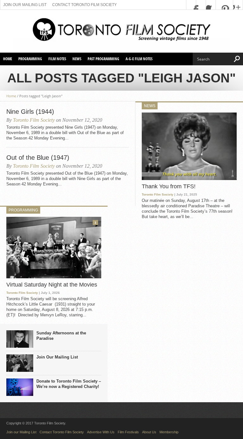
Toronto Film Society (34, 120)
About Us (149, 432)
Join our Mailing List (25, 5)
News (76, 58)
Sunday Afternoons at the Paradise (61, 336)
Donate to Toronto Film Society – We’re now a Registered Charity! (68, 384)
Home (7, 58)
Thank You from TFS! (169, 186)
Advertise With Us (101, 432)
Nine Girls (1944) (30, 111)
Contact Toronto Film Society (84, 5)
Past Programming (103, 58)
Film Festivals (128, 432)
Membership (168, 432)
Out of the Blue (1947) (37, 157)
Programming (30, 58)
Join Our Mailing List (57, 357)
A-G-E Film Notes (139, 58)
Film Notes (57, 58)
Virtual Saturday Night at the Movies (51, 284)
